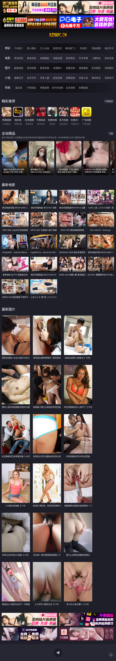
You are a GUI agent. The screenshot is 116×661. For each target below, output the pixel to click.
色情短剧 (83, 87)
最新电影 (8, 184)
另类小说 (83, 77)
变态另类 (109, 58)
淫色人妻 (44, 77)
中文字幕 (83, 58)
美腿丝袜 (70, 68)
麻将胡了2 (70, 48)
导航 (7, 88)
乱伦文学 (31, 77)
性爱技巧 (109, 77)
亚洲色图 (31, 68)
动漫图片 (57, 68)
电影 (7, 58)
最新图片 (8, 309)
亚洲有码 (70, 58)
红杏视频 (70, 87)
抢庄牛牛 (109, 48)
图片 (7, 68)
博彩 (7, 48)
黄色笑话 (96, 77)
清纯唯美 (83, 68)
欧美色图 (44, 68)
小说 (7, 78)
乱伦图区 (96, 68)
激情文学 (18, 77)
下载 (111, 133)
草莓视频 (44, 87)
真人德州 (31, 48)
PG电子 (18, 48)
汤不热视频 (57, 87)
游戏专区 (57, 48)
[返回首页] (111, 654)
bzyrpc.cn (58, 35)
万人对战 (44, 48)
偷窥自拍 (18, 68)
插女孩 (18, 87)
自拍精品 (44, 58)
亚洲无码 (18, 58)
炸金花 (83, 48)
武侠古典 (57, 77)
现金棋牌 (96, 48)
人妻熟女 (96, 58)
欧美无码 (31, 58)
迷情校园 (70, 77)
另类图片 (109, 68)
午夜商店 (31, 87)
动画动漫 (57, 58)
